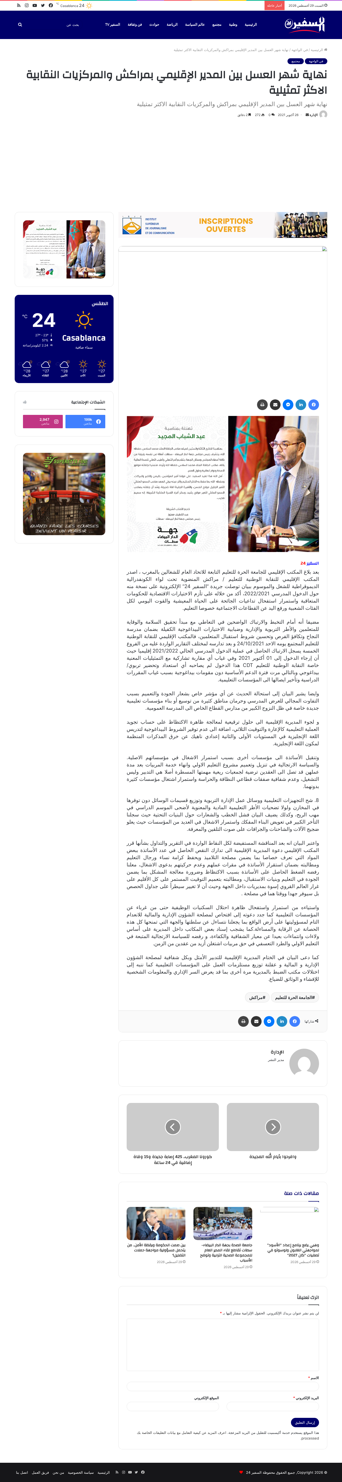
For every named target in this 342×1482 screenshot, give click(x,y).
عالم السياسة (195, 24)
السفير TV (112, 24)
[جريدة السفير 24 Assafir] (304, 25)
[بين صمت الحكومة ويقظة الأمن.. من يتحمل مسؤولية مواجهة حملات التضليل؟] (156, 1223)
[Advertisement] (171, 163)
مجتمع (216, 24)
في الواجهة (300, 50)
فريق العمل (40, 1472)
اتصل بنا (22, 1472)
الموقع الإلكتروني (206, 1398)
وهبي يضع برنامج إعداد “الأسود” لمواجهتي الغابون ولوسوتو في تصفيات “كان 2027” (293, 1250)
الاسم (313, 1378)
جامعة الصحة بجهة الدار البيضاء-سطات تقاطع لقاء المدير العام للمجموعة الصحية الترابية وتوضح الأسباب (226, 1253)
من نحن (58, 1472)
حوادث (154, 24)
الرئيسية (251, 24)
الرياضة (172, 24)
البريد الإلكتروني (306, 1398)
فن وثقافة (135, 24)
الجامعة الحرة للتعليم (293, 997)
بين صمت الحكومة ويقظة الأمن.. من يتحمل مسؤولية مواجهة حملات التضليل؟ (156, 1250)
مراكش (256, 997)
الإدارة (314, 115)
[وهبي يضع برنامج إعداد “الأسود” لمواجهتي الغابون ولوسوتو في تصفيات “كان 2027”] (289, 1223)
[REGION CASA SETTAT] (223, 483)
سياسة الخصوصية (81, 1472)
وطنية (233, 24)
